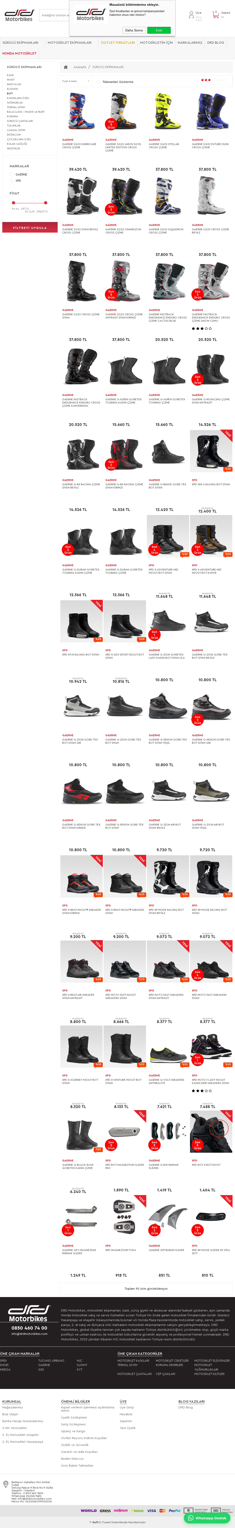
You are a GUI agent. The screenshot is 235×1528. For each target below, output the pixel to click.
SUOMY (82, 1364)
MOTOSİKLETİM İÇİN (156, 42)
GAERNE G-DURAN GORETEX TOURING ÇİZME (124, 571)
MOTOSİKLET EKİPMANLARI (70, 42)
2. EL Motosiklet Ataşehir (20, 1435)
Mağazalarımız (12, 1407)
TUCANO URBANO (51, 1360)
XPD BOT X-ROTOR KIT (206, 1164)
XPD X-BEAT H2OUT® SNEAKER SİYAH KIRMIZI (81, 911)
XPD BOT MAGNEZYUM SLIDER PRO (124, 1166)
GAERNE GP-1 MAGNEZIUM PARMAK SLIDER (79, 1252)
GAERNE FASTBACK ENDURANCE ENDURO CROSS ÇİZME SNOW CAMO (211, 317)
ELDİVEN (12, 89)
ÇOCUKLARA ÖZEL (19, 139)
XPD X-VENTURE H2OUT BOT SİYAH (123, 1081)
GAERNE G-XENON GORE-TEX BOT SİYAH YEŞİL (168, 741)
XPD (18, 180)
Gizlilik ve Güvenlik (75, 1445)
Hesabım (126, 1414)
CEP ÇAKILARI (165, 1373)
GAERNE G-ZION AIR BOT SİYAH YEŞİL (208, 826)
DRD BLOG (215, 42)
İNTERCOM (14, 134)
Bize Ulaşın (10, 1414)
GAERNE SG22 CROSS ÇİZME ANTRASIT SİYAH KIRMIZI (124, 316)
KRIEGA (5, 1369)
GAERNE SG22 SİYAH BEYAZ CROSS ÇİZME (80, 231)
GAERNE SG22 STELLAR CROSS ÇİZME (164, 146)
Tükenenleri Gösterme (118, 81)
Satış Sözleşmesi (73, 1424)
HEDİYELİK (13, 148)
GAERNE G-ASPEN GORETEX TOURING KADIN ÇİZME (123, 401)
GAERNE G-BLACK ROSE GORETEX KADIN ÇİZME (78, 1166)
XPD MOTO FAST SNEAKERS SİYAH (209, 996)
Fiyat (15, 193)
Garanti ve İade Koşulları (79, 1452)
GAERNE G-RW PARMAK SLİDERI (164, 1166)
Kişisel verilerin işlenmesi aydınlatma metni (87, 1409)
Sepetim (126, 1421)
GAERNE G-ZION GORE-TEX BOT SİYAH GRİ (80, 741)
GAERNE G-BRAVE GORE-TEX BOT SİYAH (167, 486)
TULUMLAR (13, 125)
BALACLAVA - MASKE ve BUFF (26, 111)
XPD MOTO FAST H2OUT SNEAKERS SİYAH (120, 996)
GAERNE (21, 174)
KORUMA (12, 116)
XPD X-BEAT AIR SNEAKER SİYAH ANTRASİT (78, 996)
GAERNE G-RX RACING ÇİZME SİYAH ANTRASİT (211, 401)
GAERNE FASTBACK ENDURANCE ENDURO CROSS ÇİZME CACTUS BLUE (168, 317)
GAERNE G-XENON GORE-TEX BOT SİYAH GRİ (211, 741)
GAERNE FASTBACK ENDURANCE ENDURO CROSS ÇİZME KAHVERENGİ (81, 402)
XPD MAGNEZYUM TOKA (120, 1250)
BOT (10, 93)
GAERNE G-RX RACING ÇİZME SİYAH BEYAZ (81, 486)
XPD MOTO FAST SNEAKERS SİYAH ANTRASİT (166, 996)
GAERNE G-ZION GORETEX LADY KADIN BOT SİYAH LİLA (167, 656)
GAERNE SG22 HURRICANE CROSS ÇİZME (79, 146)
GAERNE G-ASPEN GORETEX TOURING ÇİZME (167, 401)
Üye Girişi (127, 1407)
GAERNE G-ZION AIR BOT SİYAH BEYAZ (165, 826)
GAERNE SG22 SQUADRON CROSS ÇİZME (166, 231)
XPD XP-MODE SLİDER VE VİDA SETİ (211, 1252)
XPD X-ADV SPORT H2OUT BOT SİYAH (124, 656)
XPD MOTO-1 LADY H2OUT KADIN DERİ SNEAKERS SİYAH (210, 1081)
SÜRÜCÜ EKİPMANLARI (20, 42)
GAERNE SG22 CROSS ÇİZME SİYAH (81, 316)
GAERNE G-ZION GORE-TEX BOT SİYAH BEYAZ (209, 656)
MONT (11, 79)
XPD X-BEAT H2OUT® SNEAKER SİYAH (124, 911)
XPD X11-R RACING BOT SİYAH (80, 654)
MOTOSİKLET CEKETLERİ (172, 1360)
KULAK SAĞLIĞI (17, 144)
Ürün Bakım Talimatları (77, 1465)
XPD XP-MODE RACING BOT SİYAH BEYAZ (166, 911)
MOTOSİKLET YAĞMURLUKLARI (206, 1367)
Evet (159, 30)
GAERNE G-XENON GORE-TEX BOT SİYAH (124, 826)
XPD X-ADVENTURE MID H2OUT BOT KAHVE (206, 571)
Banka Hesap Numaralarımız (22, 1421)
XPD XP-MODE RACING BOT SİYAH (209, 911)
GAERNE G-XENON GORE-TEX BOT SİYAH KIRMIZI (81, 826)
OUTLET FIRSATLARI (118, 42)
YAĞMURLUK (15, 102)
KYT (79, 1369)
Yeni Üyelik (128, 1428)
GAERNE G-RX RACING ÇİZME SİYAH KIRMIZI (124, 486)
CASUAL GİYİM (16, 130)
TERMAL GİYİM (16, 107)
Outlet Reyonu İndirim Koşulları (84, 1438)
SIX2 (41, 1369)
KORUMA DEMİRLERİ (169, 1364)
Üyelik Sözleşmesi (74, 1417)
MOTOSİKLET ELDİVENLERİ (212, 1360)
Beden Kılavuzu (72, 1458)
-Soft (94, 1522)
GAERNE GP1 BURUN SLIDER (166, 1250)
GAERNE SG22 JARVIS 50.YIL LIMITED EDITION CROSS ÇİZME (123, 147)
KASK (10, 75)
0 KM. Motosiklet (14, 1428)
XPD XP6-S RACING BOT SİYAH (211, 484)
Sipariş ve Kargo (73, 1431)
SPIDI (3, 1360)
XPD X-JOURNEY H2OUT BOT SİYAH (80, 1081)
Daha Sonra (134, 30)
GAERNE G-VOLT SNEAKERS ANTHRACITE (166, 1081)
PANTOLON (14, 84)
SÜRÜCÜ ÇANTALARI (20, 121)
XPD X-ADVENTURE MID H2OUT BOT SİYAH (163, 571)
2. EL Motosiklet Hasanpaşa (22, 1441)
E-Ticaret (105, 1522)
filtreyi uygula (30, 228)
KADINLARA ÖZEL (18, 98)
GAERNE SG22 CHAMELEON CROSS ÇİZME (123, 231)
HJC (79, 1360)
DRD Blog (186, 1407)
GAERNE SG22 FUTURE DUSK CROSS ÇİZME (210, 146)
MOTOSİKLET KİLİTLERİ (209, 1373)
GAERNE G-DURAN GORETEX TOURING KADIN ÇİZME (80, 571)
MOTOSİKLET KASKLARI (133, 1360)
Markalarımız (190, 42)
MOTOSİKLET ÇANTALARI (135, 1373)
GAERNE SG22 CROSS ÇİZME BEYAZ (210, 231)
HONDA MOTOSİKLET (19, 53)
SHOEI (4, 1364)
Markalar (19, 166)
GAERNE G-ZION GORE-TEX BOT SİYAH (123, 741)
